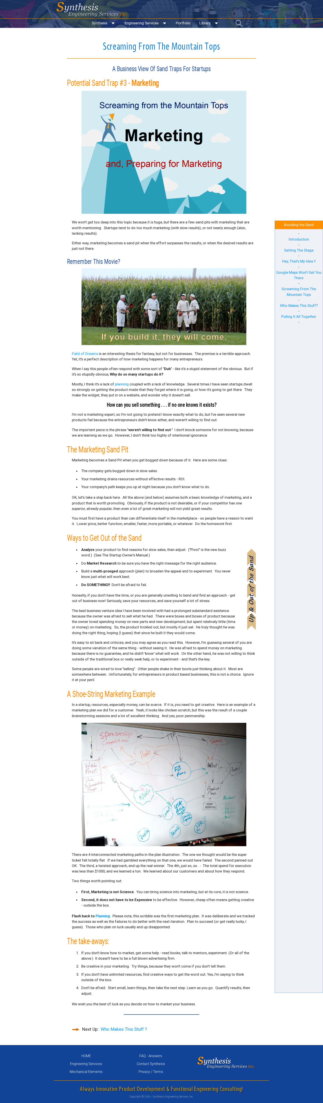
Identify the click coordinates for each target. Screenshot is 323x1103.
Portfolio (183, 23)
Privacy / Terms (151, 1072)
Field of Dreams (85, 353)
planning (122, 384)
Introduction (299, 239)
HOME (86, 1056)
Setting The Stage (299, 250)
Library (204, 23)
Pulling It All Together (298, 316)
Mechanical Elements (86, 1072)
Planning (103, 916)
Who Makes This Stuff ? (124, 1029)
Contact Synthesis (151, 1064)
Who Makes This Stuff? (299, 305)
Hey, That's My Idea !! (299, 261)
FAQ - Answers (150, 1056)
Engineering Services (142, 23)
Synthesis (99, 23)
